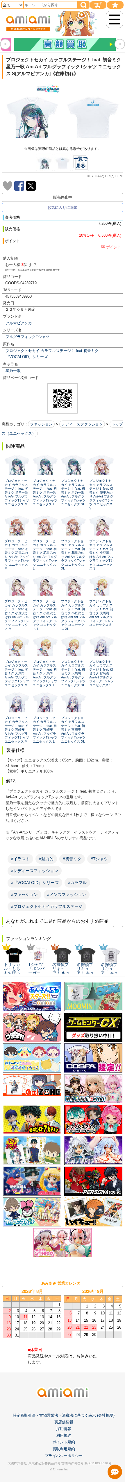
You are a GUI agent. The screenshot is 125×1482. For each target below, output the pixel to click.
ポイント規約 (63, 1442)
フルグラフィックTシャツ (27, 337)
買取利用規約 (63, 1449)
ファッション (41, 424)
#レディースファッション (34, 870)
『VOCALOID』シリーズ (27, 357)
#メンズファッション (66, 894)
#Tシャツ (99, 858)
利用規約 (63, 1435)
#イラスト (20, 858)
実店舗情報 (63, 1422)
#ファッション (24, 894)
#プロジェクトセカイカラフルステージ (47, 906)
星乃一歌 (13, 371)
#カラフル (77, 882)
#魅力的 (46, 858)
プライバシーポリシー (64, 1456)
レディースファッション (82, 424)
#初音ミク (72, 858)
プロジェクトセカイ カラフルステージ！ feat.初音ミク (52, 351)
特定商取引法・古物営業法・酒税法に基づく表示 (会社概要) (64, 1415)
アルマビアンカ (19, 323)
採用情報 (63, 1429)
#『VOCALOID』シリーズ (35, 882)
